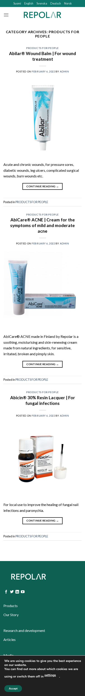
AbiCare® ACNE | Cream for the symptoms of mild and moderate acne (42, 225)
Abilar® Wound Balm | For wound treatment (42, 56)
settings (50, 675)
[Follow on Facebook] (6, 592)
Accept (13, 688)
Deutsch (55, 3)
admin (64, 71)
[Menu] (6, 14)
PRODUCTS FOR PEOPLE (42, 47)
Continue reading (42, 186)
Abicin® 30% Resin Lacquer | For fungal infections (42, 400)
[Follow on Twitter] (12, 592)
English (28, 3)
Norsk (68, 3)
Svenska (41, 3)
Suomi (17, 3)
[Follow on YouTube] (22, 592)
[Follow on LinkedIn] (17, 592)
